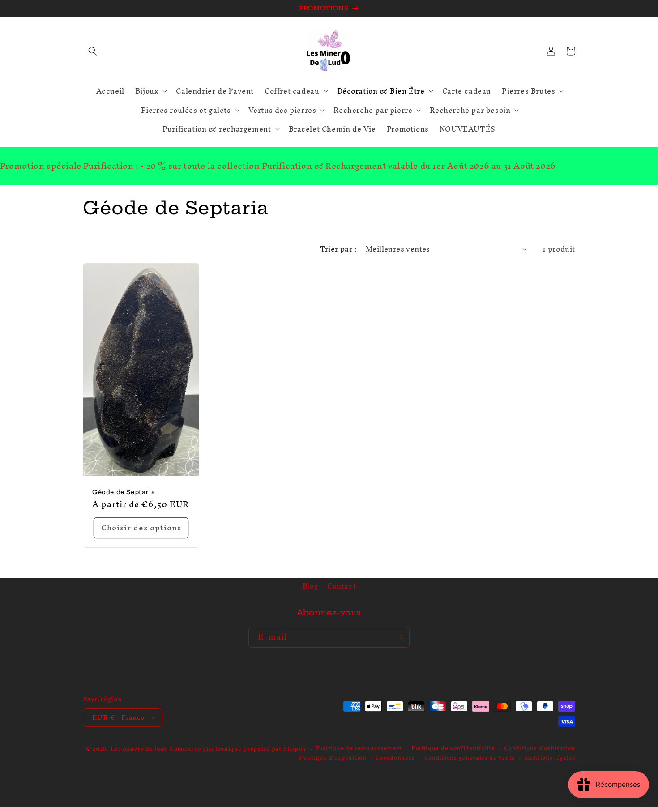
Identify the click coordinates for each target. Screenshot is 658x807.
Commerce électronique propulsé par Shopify (238, 748)
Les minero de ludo (139, 748)
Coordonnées (395, 758)
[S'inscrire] (399, 637)
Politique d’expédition (332, 758)
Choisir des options (141, 527)
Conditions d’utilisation (539, 748)
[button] (93, 51)
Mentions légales (550, 758)
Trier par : (338, 249)
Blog (310, 587)
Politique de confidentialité (453, 748)
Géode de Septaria (123, 491)
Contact (341, 586)
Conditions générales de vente (469, 758)
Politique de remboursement (359, 748)
